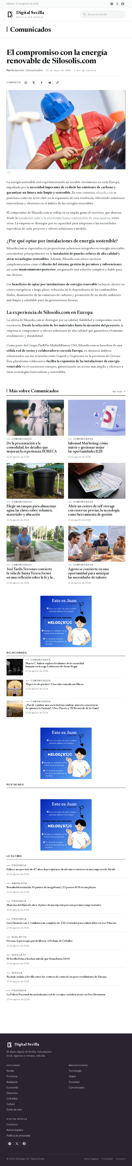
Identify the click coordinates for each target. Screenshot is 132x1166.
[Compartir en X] (33, 82)
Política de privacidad (18, 1135)
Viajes (72, 1076)
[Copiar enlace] (57, 82)
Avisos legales (15, 1129)
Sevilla (10, 1070)
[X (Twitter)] (117, 3)
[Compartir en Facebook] (41, 82)
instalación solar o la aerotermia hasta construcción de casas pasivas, (64, 218)
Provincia (12, 1076)
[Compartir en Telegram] (49, 82)
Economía (12, 1087)
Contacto (12, 1124)
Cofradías (12, 1098)
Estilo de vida (14, 1109)
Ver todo (117, 391)
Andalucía (12, 1081)
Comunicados (30, 30)
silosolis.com (104, 192)
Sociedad (74, 1081)
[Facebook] (122, 3)
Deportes (12, 1093)
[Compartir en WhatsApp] (26, 82)
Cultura (11, 1104)
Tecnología (75, 1070)
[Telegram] (111, 3)
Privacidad (107, 1159)
